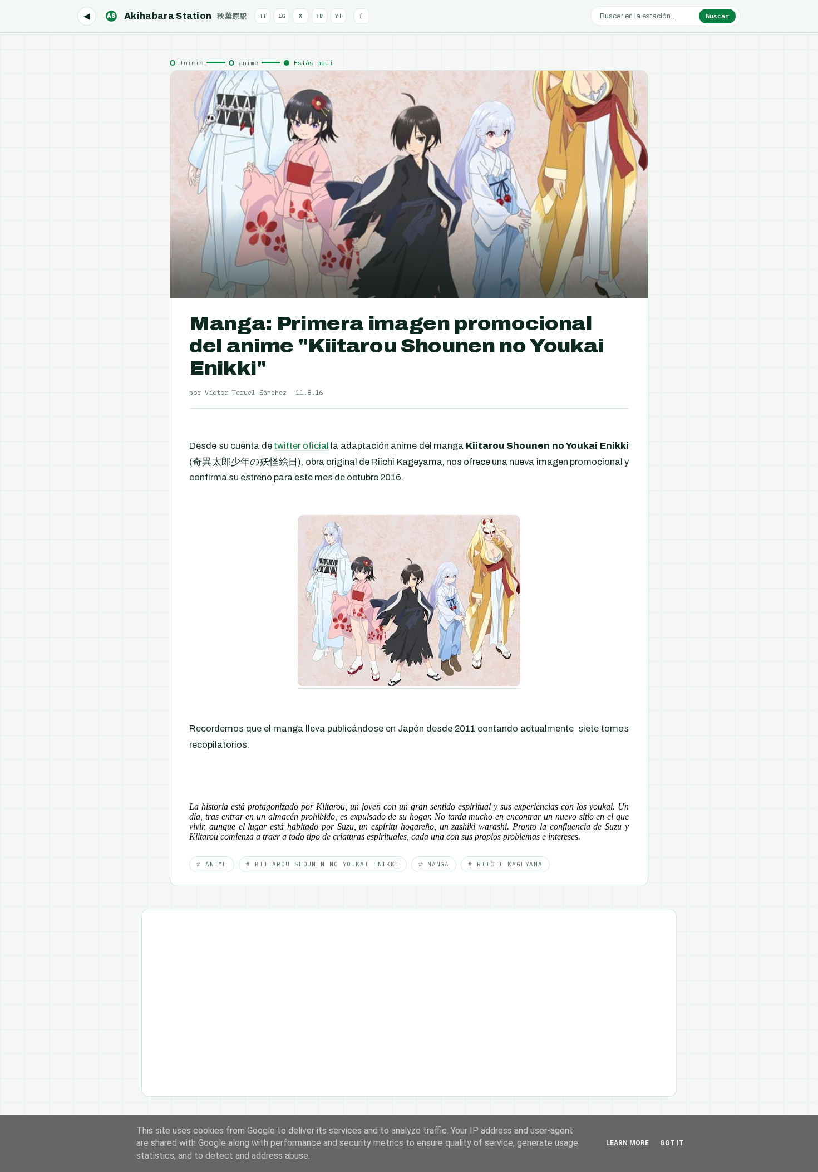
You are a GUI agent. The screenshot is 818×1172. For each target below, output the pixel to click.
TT (262, 15)
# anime (211, 864)
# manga (433, 864)
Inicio (191, 62)
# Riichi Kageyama (505, 864)
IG (281, 15)
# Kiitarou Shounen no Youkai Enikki (323, 864)
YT (338, 15)
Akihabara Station (177, 16)
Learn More (627, 1143)
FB (319, 15)
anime (248, 62)
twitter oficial (301, 445)
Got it (672, 1143)
